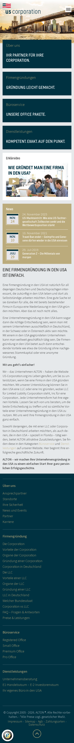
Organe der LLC (13, 583)
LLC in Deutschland (16, 595)
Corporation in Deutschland (22, 566)
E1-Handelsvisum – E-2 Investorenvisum (31, 684)
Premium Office (13, 651)
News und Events (15, 510)
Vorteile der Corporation (19, 549)
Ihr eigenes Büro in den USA (22, 690)
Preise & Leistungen (16, 618)
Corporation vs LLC (16, 606)
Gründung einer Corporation (23, 561)
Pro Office (9, 657)
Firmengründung (15, 536)
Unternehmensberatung (20, 679)
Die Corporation (14, 544)
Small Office (11, 645)
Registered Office (14, 640)
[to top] (37, 734)
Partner (8, 516)
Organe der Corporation (19, 555)
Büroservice (46, 444)
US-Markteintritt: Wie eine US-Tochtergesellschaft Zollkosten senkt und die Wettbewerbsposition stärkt (44, 222)
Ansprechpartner (15, 493)
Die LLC (8, 572)
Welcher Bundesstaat (18, 600)
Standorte (10, 499)
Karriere (8, 521)
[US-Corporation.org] (21, 9)
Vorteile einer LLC (15, 578)
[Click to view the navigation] (68, 9)
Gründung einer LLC (16, 589)
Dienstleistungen (15, 671)
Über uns (9, 485)
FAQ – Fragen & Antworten (21, 612)
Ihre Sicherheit (13, 504)
